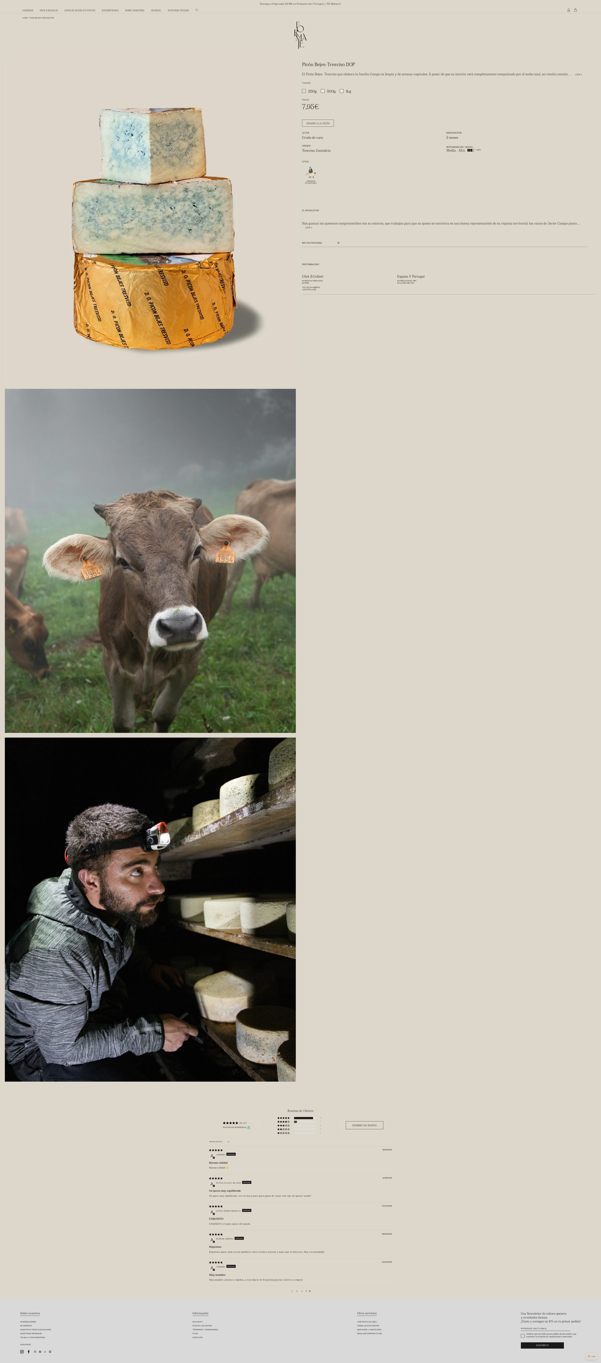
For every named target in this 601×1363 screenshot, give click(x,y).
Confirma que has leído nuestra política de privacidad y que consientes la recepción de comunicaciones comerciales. (551, 1335)
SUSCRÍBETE (542, 1346)
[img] (216, 1150)
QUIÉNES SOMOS (28, 1322)
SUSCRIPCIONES (110, 10)
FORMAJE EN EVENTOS (368, 1326)
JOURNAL (156, 10)
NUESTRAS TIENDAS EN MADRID (35, 1330)
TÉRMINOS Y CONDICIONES (205, 1330)
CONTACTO (198, 1338)
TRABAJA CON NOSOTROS (32, 1338)
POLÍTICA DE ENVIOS (202, 1326)
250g (312, 91)
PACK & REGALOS (49, 10)
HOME (25, 18)
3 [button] (302, 1291)
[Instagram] (22, 1351)
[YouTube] (40, 1351)
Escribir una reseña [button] (364, 1125)
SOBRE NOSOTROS (134, 10)
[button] (283, 1118)
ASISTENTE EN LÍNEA (367, 1322)
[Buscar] (196, 10)
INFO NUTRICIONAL (312, 243)
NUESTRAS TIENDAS (178, 10)
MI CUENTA (198, 1322)
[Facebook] (28, 1351)
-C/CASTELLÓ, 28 (309, 290)
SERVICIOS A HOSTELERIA (369, 1330)
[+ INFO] (475, 147)
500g (331, 91)
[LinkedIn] (50, 1351)
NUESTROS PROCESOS (31, 1334)
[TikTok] (45, 1351)
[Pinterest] (35, 1351)
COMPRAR (28, 10)
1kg (348, 91)
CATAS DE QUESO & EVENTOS (79, 10)
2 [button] (297, 1291)
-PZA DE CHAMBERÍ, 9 (311, 288)
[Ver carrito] (576, 10)
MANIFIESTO (26, 1326)
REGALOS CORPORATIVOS (369, 1334)
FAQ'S (195, 1334)
